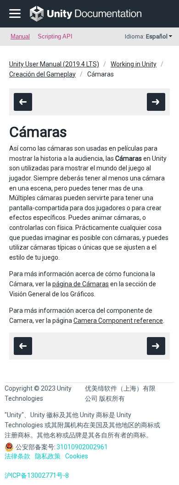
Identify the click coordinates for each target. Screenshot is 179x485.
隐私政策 (48, 456)
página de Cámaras (80, 284)
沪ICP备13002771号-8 (37, 475)
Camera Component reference (118, 320)
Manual (20, 36)
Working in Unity (134, 64)
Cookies (76, 456)
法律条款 (17, 456)
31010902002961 (82, 447)
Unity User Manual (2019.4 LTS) (54, 64)
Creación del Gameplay (42, 74)
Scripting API (55, 36)
